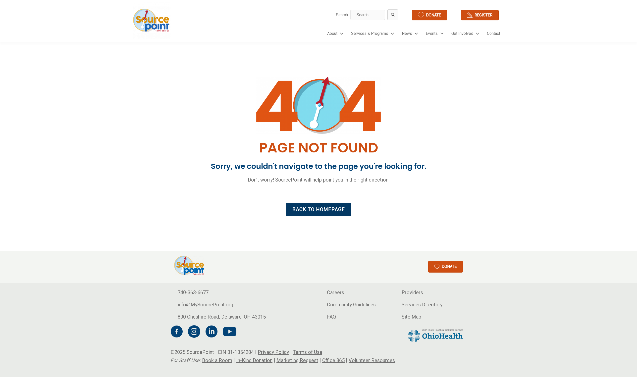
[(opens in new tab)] (435, 335)
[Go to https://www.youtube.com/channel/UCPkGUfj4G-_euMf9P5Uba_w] (229, 332)
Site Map (411, 317)
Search (342, 14)
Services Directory (422, 305)
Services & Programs (369, 33)
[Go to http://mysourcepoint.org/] (151, 20)
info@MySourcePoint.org (205, 305)
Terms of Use (307, 352)
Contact (493, 33)
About (332, 33)
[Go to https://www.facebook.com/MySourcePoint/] (176, 332)
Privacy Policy (273, 352)
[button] (392, 14)
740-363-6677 (193, 292)
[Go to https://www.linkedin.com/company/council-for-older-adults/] (211, 332)
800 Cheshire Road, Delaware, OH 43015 (222, 317)
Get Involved (462, 33)
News (407, 33)
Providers (412, 292)
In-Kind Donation (254, 360)
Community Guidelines (351, 305)
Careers (335, 292)
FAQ (331, 317)
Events (432, 33)
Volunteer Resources (372, 360)
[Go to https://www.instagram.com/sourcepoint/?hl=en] (194, 332)
